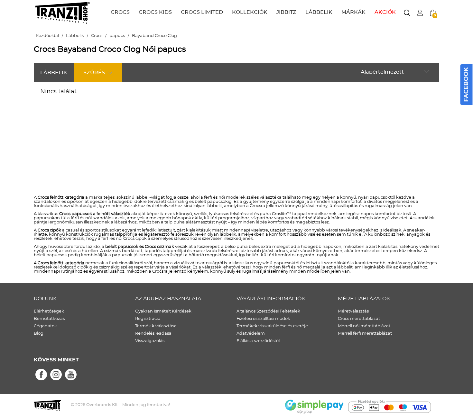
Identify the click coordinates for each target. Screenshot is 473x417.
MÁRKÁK (353, 12)
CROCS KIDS (155, 12)
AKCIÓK (385, 12)
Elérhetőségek (49, 311)
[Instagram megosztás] (56, 375)
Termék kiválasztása (156, 326)
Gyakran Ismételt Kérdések (163, 311)
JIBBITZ (286, 12)
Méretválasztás (353, 311)
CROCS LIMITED (202, 12)
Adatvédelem (250, 333)
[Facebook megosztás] (41, 375)
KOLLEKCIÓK (249, 12)
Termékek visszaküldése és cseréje (272, 326)
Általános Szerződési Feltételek (268, 311)
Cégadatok (45, 326)
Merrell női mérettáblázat (364, 326)
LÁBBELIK (318, 12)
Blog (38, 333)
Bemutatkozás (49, 319)
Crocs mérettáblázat (359, 319)
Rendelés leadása (153, 333)
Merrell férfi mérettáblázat (365, 333)
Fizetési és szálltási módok (263, 319)
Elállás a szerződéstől (258, 341)
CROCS (120, 12)
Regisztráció (147, 319)
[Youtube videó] (70, 375)
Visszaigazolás (149, 341)
